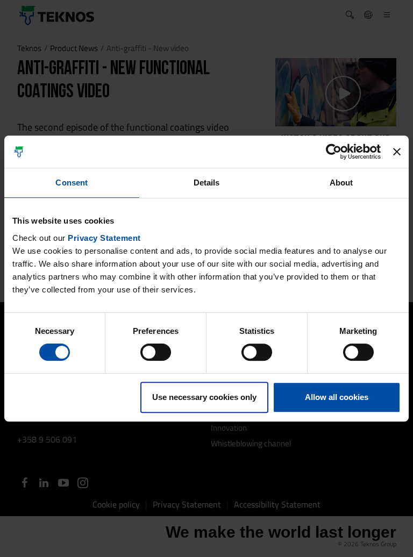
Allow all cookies (336, 397)
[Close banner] (397, 151)
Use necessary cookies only (204, 397)
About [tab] (341, 182)
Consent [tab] (71, 182)
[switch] (155, 352)
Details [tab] (207, 182)
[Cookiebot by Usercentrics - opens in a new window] (334, 152)
